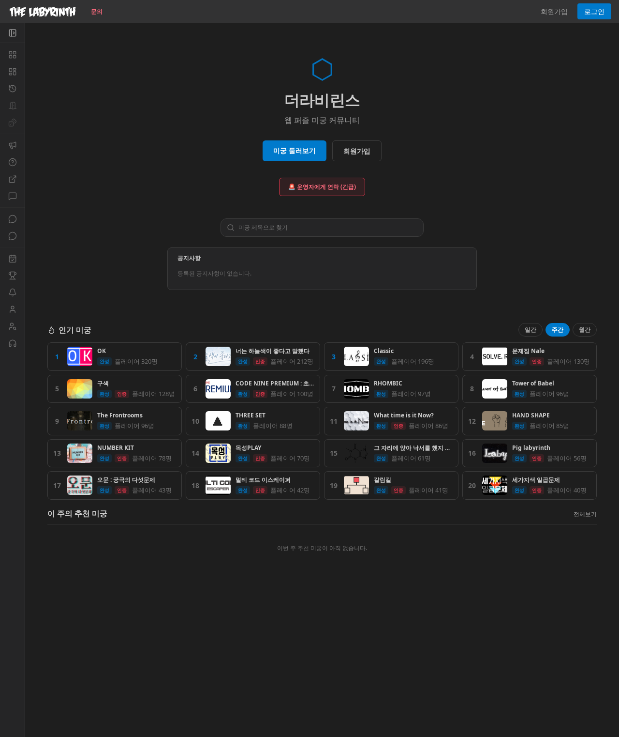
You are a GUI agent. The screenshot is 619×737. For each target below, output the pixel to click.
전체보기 (585, 514)
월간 (584, 329)
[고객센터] (12, 343)
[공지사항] (12, 145)
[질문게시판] (12, 162)
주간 (557, 329)
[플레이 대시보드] (12, 71)
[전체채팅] (12, 219)
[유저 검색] (12, 326)
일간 (530, 329)
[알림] (12, 292)
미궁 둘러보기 (294, 150)
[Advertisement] (322, 667)
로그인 (594, 11)
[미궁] (12, 54)
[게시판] (12, 196)
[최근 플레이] (12, 88)
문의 (97, 11)
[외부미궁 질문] (12, 179)
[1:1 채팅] (12, 236)
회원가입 (554, 11)
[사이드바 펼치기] (12, 33)
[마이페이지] (12, 309)
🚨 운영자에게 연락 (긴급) (322, 187)
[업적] (12, 275)
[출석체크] (12, 258)
